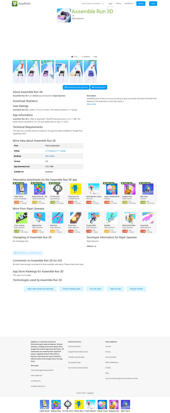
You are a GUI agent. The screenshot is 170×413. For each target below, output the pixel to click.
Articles (108, 368)
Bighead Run (37, 225)
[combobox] (91, 3)
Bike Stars (144, 197)
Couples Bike (91, 225)
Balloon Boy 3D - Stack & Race (39, 197)
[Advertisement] (82, 39)
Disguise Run (127, 197)
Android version (99, 87)
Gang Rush (144, 225)
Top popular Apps (74, 362)
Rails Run (53, 225)
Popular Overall (136, 289)
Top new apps (95, 289)
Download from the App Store (77, 87)
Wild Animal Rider (128, 225)
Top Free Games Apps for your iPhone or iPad (121, 378)
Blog (107, 373)
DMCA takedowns (111, 362)
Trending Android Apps (76, 357)
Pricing (118, 3)
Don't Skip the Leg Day (93, 197)
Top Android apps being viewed (42, 370)
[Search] (102, 3)
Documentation (110, 357)
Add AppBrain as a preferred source (28, 253)
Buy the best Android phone (78, 368)
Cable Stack (18, 197)
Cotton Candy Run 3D (111, 197)
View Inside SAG (36, 375)
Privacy (108, 352)
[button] (122, 246)
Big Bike (107, 225)
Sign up (141, 3)
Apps (110, 3)
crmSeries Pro (36, 381)
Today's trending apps (71, 289)
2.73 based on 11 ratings (55, 151)
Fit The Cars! (55, 197)
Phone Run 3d (73, 197)
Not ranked (49, 156)
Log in (153, 3)
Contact (108, 346)
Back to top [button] (164, 392)
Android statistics (74, 346)
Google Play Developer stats (78, 352)
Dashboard (129, 3)
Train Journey (19, 225)
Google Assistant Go (38, 386)
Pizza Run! (72, 225)
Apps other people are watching (40, 289)
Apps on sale (115, 289)
